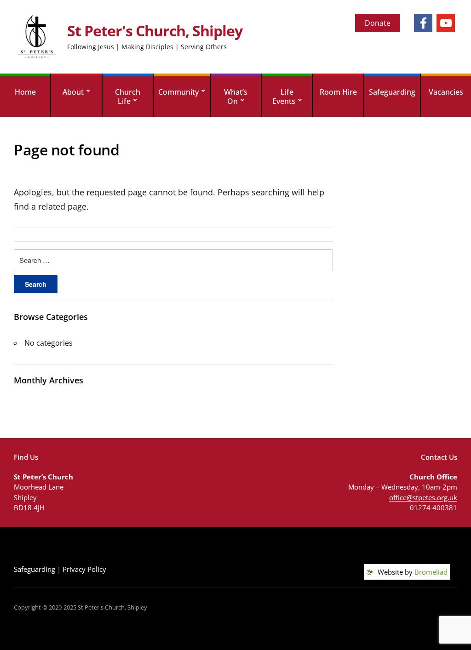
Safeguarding (392, 92)
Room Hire (338, 92)
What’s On (235, 96)
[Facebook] (423, 23)
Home (25, 92)
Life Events (283, 96)
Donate (378, 23)
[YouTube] (446, 23)
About (73, 92)
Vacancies (446, 92)
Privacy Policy (84, 569)
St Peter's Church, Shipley (154, 30)
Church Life (127, 96)
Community (178, 92)
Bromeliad (431, 571)
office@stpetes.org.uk (423, 497)
